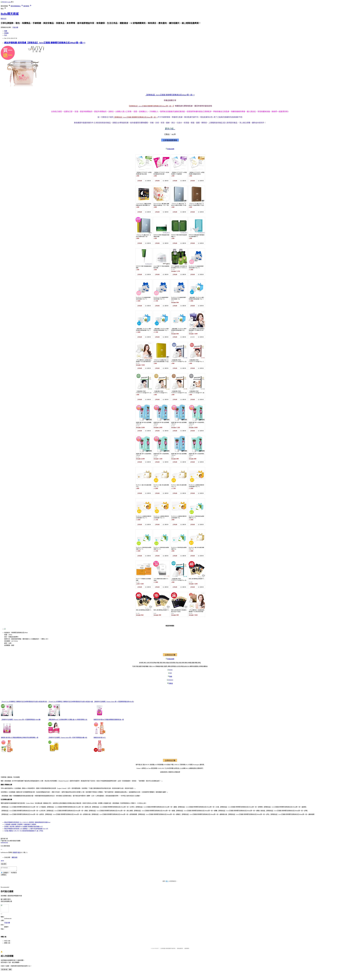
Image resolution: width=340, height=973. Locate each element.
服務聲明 (187, 948)
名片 (5, 35)
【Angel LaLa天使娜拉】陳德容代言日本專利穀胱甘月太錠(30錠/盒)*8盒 (70, 701)
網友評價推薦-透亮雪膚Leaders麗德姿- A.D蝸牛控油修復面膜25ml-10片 (26, 828)
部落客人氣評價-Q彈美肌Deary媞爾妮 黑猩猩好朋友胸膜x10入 (23, 826)
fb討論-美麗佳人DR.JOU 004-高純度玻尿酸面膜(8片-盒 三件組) (23, 831)
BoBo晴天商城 (10, 13)
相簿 (5, 31)
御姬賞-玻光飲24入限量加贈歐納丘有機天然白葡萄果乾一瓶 (19, 737)
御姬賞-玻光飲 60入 (100, 737)
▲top (2, 860)
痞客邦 (15, 852)
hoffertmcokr (4, 842)
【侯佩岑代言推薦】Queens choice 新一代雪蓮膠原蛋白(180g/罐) (21, 719)
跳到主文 (3, 18)
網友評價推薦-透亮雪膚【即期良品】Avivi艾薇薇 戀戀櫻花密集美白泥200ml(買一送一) (44, 43)
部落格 (6, 33)
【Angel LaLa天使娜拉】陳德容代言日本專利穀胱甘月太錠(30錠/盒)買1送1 (24, 701)
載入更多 (3, 864)
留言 (19, 852)
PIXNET (157, 948)
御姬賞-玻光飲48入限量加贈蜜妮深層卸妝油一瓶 (109, 719)
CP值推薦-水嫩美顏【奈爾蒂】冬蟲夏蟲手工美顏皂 (20, 824)
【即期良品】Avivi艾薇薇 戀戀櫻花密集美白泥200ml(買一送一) (170, 95)
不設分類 (15, 27)
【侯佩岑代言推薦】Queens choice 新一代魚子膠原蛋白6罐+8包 (67, 737)
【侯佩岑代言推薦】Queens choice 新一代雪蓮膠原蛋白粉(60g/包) (114, 701)
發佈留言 (3, 874)
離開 (10, 969)
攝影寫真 (14, 857)
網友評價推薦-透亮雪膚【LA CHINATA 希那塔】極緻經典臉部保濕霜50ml (27, 822)
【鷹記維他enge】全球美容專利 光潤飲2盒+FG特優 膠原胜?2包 (67, 719)
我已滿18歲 (4, 969)
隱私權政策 (180, 948)
